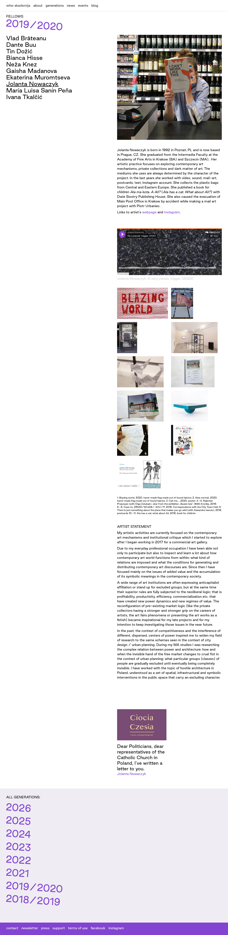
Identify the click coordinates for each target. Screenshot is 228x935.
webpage (149, 212)
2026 (18, 807)
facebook (98, 928)
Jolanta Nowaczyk (32, 83)
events (83, 5)
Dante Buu (21, 44)
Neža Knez (21, 64)
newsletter (29, 928)
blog (94, 5)
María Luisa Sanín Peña (39, 90)
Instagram (172, 212)
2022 (18, 860)
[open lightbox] (142, 303)
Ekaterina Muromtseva (38, 77)
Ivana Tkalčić (24, 96)
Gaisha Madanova (31, 70)
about (37, 5)
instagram (116, 928)
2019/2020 (34, 887)
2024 (18, 833)
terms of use (78, 928)
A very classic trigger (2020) (171, 278)
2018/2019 (33, 900)
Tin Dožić (19, 51)
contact (12, 928)
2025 (18, 820)
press (45, 928)
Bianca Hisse (24, 57)
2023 (18, 846)
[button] (56, 5)
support (59, 928)
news (71, 5)
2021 (17, 873)
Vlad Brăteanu (26, 38)
